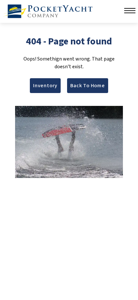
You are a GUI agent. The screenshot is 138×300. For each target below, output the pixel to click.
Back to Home (87, 85)
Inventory (45, 85)
